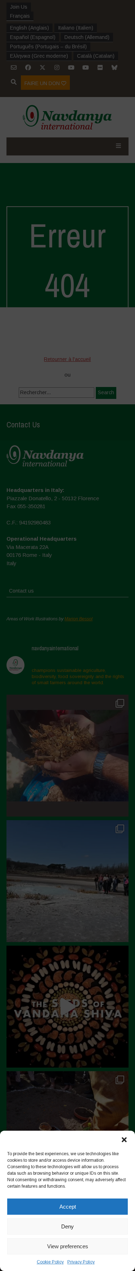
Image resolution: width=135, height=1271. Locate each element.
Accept (67, 1207)
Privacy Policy (81, 1262)
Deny (67, 1226)
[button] (124, 1139)
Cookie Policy (50, 1262)
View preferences (67, 1246)
